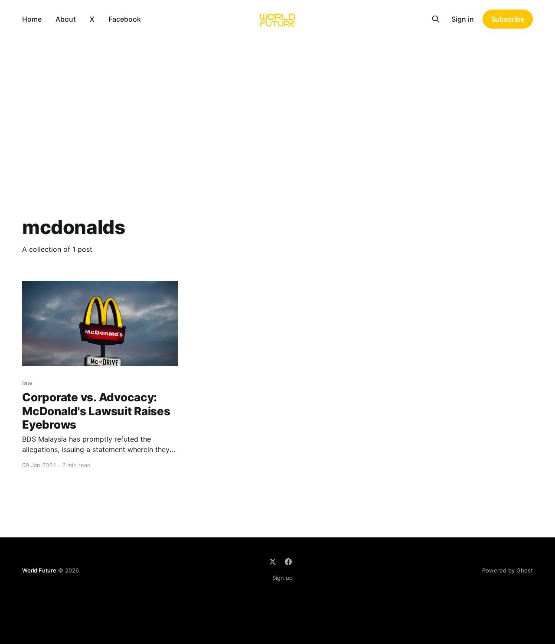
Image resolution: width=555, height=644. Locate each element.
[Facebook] (288, 561)
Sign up (282, 577)
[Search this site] (436, 19)
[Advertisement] (277, 103)
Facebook (124, 19)
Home (32, 19)
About (66, 19)
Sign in (462, 19)
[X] (272, 561)
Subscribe (507, 19)
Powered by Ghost (507, 570)
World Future (39, 570)
